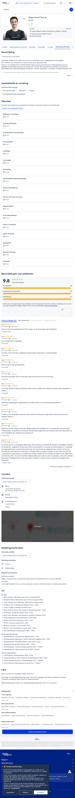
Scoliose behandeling (23, 706)
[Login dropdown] (62, 3)
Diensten (32, 47)
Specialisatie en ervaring (18, 47)
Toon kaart (37, 526)
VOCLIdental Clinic (47, 724)
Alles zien (68, 28)
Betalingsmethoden (63, 47)
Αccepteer (40, 792)
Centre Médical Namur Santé (63, 724)
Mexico (54, 776)
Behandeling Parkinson (8, 706)
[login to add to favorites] (24, 19)
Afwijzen (25, 792)
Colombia (59, 776)
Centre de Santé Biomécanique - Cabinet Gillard (25, 724)
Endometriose (5, 715)
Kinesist (31, 20)
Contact (50, 47)
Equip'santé (5, 724)
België (50, 776)
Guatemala (52, 778)
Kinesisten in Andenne (54, 697)
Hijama (47, 706)
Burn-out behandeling (57, 706)
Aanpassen (10, 792)
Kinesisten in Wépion (22, 697)
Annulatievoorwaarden (59, 584)
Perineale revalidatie (33, 715)
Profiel (5, 47)
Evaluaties (41, 47)
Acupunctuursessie (37, 706)
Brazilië (58, 778)
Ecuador (65, 776)
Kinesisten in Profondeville (38, 697)
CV (73, 47)
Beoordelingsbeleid (51, 305)
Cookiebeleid (15, 788)
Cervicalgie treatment (18, 715)
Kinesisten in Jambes (7, 697)
